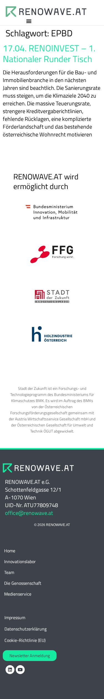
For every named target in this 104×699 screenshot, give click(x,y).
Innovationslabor (20, 561)
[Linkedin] (10, 669)
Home (9, 550)
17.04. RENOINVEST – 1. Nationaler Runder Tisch (49, 53)
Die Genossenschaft (22, 583)
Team (9, 572)
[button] (29, 21)
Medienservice (17, 594)
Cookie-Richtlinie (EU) (24, 640)
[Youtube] (20, 669)
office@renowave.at (29, 513)
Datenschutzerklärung (25, 629)
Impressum (14, 617)
